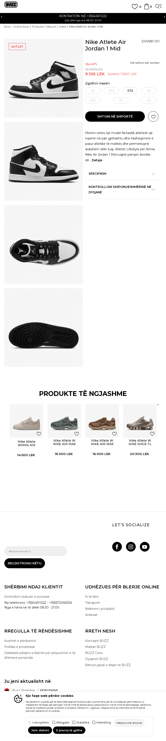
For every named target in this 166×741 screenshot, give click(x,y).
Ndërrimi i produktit (100, 609)
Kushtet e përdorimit (20, 641)
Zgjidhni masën (97, 83)
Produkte (38, 26)
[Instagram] (131, 547)
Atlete (62, 26)
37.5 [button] (130, 91)
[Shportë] (147, 8)
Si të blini (92, 597)
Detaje (97, 160)
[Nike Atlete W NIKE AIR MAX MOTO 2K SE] (64, 421)
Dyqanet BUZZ (96, 659)
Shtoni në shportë (115, 116)
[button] (153, 116)
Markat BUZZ (95, 647)
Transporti (92, 603)
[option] (83, 18)
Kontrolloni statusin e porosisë (26, 597)
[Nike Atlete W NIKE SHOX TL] (140, 421)
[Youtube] (145, 547)
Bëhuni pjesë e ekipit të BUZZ (108, 665)
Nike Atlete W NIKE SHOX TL (140, 442)
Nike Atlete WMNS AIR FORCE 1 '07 (26, 445)
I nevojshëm (40, 722)
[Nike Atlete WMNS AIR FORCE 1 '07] (26, 421)
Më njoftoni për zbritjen (145, 62)
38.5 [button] (93, 100)
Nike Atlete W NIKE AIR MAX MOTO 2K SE (64, 444)
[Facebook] (117, 547)
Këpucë (51, 26)
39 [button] (121, 100)
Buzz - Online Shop (16, 26)
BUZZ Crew (94, 653)
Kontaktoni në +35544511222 (83, 16)
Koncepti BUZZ (97, 641)
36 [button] (93, 91)
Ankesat (91, 615)
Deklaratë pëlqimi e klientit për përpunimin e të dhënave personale (39, 655)
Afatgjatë (62, 722)
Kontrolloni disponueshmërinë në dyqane (120, 189)
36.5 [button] (111, 91)
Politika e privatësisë (19, 647)
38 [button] (149, 91)
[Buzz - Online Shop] (11, 6)
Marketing (103, 722)
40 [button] (149, 100)
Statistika (82, 722)
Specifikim (97, 174)
